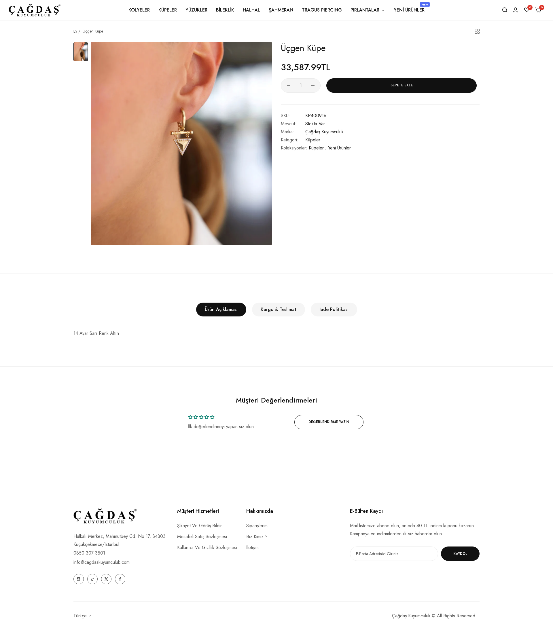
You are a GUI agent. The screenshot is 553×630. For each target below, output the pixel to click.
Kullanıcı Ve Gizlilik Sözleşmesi (207, 547)
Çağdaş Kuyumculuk (324, 131)
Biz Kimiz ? (257, 536)
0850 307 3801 (89, 553)
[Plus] (313, 85)
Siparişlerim (257, 525)
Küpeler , (318, 148)
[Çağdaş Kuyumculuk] (34, 9)
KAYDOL (460, 553)
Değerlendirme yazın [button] (328, 421)
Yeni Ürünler (339, 148)
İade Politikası (334, 309)
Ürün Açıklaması (221, 309)
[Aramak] (504, 10)
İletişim (252, 547)
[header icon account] (515, 10)
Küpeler (312, 139)
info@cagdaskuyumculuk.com (101, 562)
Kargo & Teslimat (278, 309)
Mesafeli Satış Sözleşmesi (202, 536)
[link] (367, 10)
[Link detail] (78, 579)
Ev (75, 31)
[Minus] (288, 85)
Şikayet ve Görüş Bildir (199, 525)
